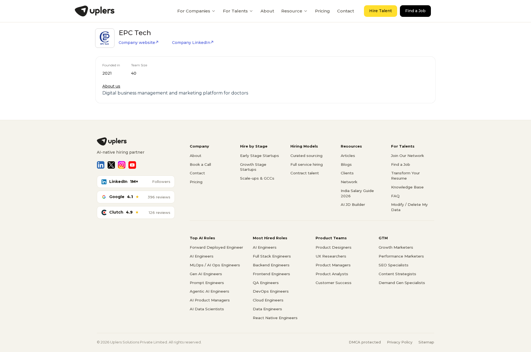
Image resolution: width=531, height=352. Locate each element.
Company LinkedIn (191, 42)
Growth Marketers (396, 247)
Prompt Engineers (207, 282)
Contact (345, 11)
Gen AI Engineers (206, 274)
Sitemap (426, 342)
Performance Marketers (401, 256)
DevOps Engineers (271, 291)
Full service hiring (306, 164)
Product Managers (333, 265)
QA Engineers (266, 282)
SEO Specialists (393, 265)
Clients (347, 173)
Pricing (322, 11)
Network (349, 182)
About (267, 11)
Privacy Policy (399, 342)
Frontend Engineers (271, 274)
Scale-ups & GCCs (257, 178)
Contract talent (304, 173)
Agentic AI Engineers (209, 291)
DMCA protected (365, 342)
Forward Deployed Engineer (216, 247)
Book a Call (200, 164)
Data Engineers (267, 309)
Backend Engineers (271, 265)
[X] (111, 165)
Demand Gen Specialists (402, 282)
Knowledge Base (407, 187)
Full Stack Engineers (272, 256)
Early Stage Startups (259, 155)
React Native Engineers (275, 318)
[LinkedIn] (101, 165)
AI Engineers (202, 256)
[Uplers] (94, 11)
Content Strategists (397, 274)
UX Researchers (331, 256)
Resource (291, 11)
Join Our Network (407, 155)
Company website (137, 42)
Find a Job (415, 10)
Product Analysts (332, 274)
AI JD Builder (353, 204)
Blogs (346, 164)
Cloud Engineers (268, 300)
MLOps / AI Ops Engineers (215, 265)
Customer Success (334, 282)
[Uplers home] (136, 141)
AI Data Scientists (207, 309)
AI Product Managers (210, 300)
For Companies (193, 11)
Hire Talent (380, 10)
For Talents (235, 11)
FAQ (395, 196)
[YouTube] (132, 165)
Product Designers (334, 247)
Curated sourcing (306, 155)
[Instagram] (122, 165)
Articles (348, 155)
